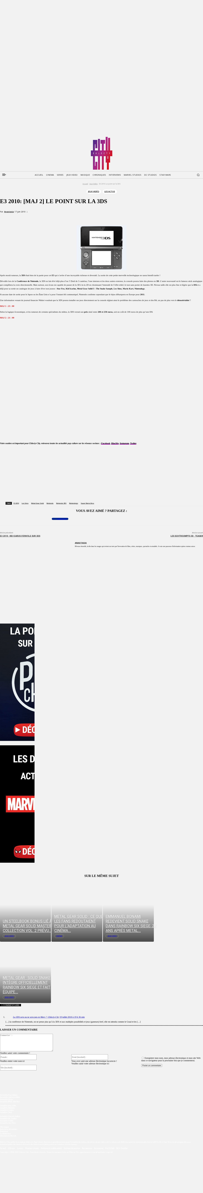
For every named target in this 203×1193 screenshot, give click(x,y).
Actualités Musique (7, 1108)
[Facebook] (2, 138)
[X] (37, 216)
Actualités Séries (6, 1099)
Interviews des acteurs (8, 1129)
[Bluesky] (12, 138)
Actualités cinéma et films (10, 1097)
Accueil (85, 184)
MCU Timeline (122, 1148)
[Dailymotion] (23, 138)
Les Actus (109, 191)
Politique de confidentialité (51, 1148)
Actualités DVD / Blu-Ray (10, 1101)
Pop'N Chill (109, 1148)
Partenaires (99, 1148)
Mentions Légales (32, 1148)
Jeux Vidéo (93, 184)
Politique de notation (72, 1148)
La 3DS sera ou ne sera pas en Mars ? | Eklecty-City (36, 1017)
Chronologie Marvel (8, 1136)
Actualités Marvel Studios (10, 1116)
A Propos (11, 1148)
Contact (20, 1148)
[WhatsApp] (47, 216)
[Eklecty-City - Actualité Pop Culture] (101, 153)
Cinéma (59, 936)
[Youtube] (28, 138)
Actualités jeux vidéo (8, 1105)
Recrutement (87, 1148)
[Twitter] (7, 138)
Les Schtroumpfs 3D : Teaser (187, 536)
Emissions (4, 1131)
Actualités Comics (7, 1110)
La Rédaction (5, 1133)
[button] (198, 175)
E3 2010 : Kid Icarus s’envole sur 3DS (20, 536)
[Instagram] (18, 138)
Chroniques (4, 1127)
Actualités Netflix (6, 1121)
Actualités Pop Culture (9, 1095)
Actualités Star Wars (8, 1123)
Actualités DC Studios (8, 1118)
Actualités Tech (6, 1112)
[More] (57, 217)
